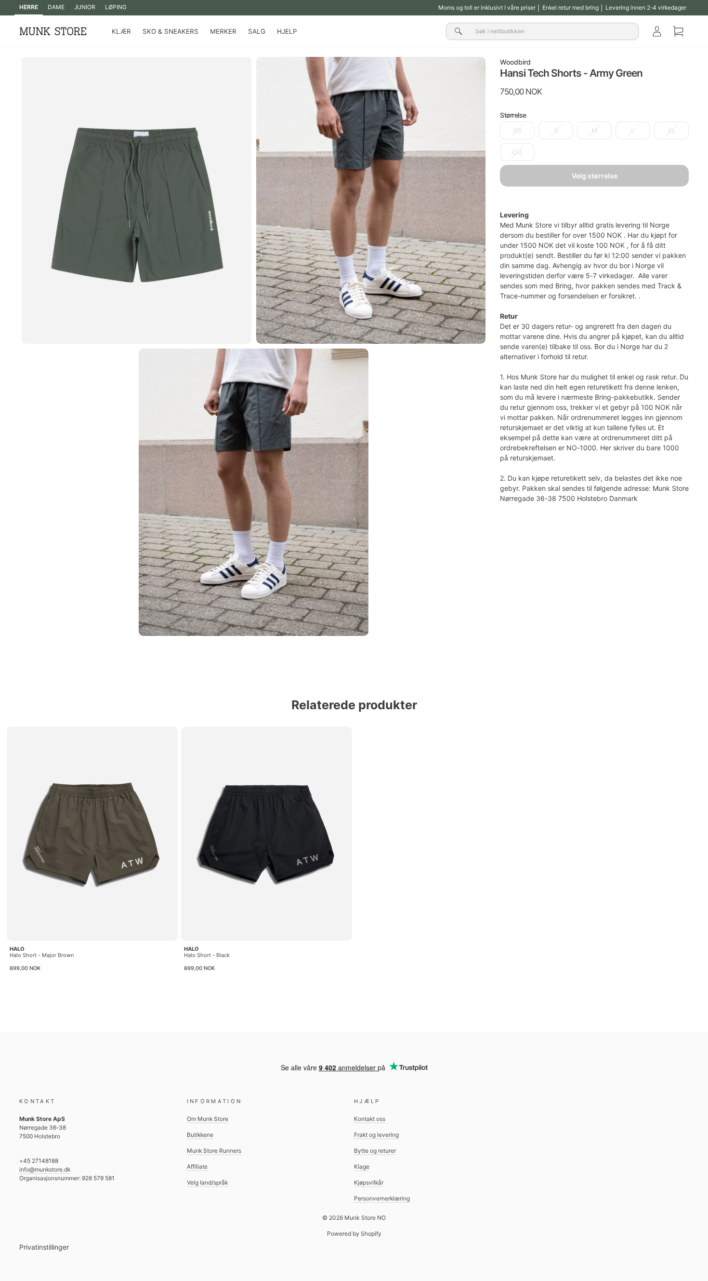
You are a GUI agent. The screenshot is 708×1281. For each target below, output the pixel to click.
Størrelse (513, 115)
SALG (256, 31)
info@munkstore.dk (44, 1169)
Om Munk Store (207, 1118)
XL (672, 130)
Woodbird (515, 62)
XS (517, 130)
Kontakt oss (369, 1118)
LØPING (116, 7)
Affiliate (197, 1166)
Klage (361, 1166)
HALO (17, 948)
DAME (56, 7)
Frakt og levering (376, 1134)
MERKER (223, 31)
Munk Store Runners (214, 1150)
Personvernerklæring (382, 1198)
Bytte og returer (375, 1150)
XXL (517, 152)
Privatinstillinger (44, 1247)
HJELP (287, 31)
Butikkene (200, 1134)
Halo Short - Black (207, 955)
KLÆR (121, 31)
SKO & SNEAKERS (170, 31)
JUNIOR (84, 7)
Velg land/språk (207, 1182)
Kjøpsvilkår (368, 1182)
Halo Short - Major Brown (42, 955)
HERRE (28, 7)
